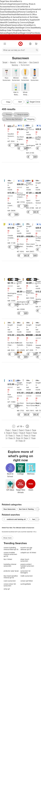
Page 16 (19, 438)
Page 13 (27, 435)
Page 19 (21, 440)
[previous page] (13, 426)
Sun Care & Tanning (26, 509)
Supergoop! (18, 199)
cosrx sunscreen (10, 581)
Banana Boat (27, 295)
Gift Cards (8, 22)
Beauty (15, 12)
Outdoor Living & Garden (15, 9)
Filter (8, 102)
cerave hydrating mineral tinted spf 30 (11, 548)
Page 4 (28, 430)
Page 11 (11, 435)
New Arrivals (24, 25)
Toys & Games (12, 17)
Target (4, 62)
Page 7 (15, 433)
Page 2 (15, 430)
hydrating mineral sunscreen (10, 565)
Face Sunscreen (9, 509)
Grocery (28, 9)
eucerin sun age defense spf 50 (26, 548)
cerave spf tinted (26, 581)
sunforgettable (25, 584)
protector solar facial (11, 571)
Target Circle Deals (27, 27)
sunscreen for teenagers (25, 572)
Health (14, 14)
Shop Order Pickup (9, 30)
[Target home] (20, 43)
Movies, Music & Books (15, 20)
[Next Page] (38, 102)
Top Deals (16, 27)
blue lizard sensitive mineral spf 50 (11, 577)
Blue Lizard (8, 208)
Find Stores (35, 33)
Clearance (15, 25)
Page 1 (8, 430)
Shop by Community (21, 22)
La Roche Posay (36, 141)
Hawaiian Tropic (36, 350)
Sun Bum (18, 141)
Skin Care (23, 62)
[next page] (27, 426)
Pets (9, 14)
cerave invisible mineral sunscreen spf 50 (10, 554)
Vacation (8, 138)
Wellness (20, 14)
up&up (27, 205)
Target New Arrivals (8, 1)
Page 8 (22, 433)
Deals (8, 25)
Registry (10, 33)
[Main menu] (4, 43)
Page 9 (29, 433)
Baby (10, 12)
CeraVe (8, 240)
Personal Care (24, 12)
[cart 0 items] (36, 43)
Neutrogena (27, 150)
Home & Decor (16, 6)
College (9, 4)
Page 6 (9, 433)
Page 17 (27, 438)
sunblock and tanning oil (16, 519)
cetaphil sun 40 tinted (28, 552)
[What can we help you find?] (20, 50)
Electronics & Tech (25, 17)
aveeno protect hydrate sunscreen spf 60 (27, 566)
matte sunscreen (26, 576)
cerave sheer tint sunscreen (10, 585)
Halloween (16, 4)
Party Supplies (31, 20)
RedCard (17, 33)
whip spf (7, 589)
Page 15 (11, 438)
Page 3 (21, 430)
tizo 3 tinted (8, 559)
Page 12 (19, 435)
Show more (7, 538)
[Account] (30, 43)
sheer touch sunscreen (24, 560)
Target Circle (26, 33)
